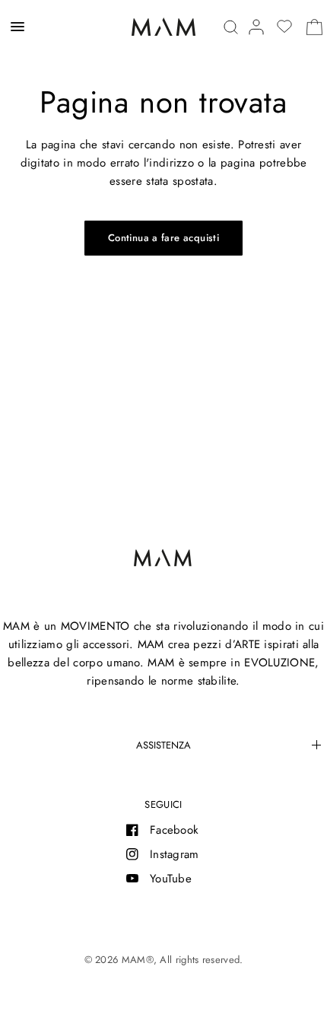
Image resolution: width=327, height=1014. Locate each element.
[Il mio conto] (256, 27)
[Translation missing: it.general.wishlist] (284, 26)
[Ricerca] (230, 27)
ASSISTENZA (163, 745)
